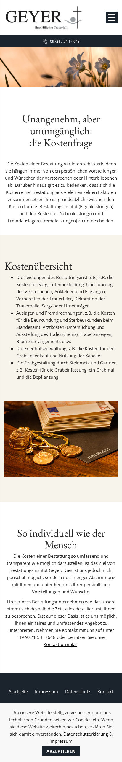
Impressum (46, 691)
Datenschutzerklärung (85, 734)
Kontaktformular (60, 644)
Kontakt (105, 691)
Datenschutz (77, 691)
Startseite (18, 691)
